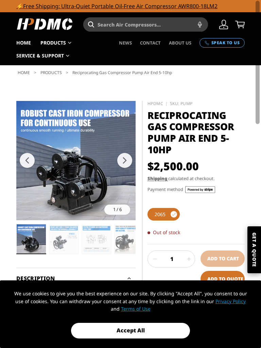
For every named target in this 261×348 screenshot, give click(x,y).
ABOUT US (180, 43)
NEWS (125, 43)
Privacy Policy (230, 301)
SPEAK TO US (225, 43)
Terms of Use (136, 309)
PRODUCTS (53, 42)
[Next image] (124, 160)
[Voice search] (199, 24)
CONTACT (150, 43)
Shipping (157, 178)
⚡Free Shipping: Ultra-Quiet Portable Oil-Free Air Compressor (97, 6)
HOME (23, 42)
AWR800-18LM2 (198, 6)
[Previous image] (27, 160)
